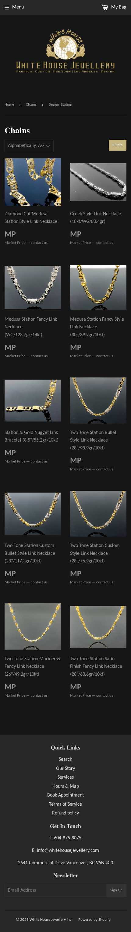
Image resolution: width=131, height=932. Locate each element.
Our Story (65, 768)
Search (65, 759)
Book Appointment (65, 795)
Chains (31, 105)
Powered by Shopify (94, 920)
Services (66, 777)
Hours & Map (65, 786)
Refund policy (65, 813)
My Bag (118, 7)
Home (9, 105)
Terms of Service (65, 804)
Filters (117, 145)
